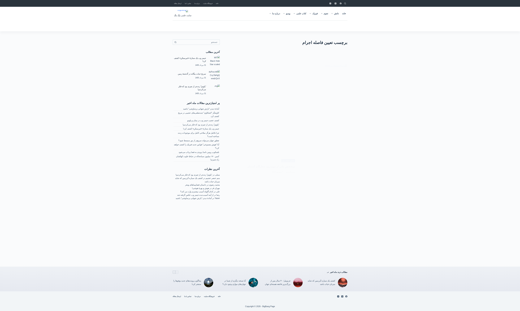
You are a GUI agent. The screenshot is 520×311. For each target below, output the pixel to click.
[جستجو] (345, 3)
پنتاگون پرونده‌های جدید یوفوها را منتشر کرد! (187, 282)
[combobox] (199, 42)
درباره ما (197, 3)
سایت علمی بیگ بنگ (182, 15)
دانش (336, 13)
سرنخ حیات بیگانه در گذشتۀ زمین (192, 74)
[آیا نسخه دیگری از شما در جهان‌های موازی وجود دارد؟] (253, 282)
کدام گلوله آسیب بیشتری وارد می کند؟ (196, 191)
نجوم (326, 13)
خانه (217, 3)
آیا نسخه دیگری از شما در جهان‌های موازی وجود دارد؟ (234, 282)
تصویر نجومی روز (288, 161)
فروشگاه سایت (207, 3)
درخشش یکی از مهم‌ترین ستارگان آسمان (271, 166)
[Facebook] (341, 3)
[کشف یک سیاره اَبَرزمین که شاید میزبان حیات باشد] (342, 282)
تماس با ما (188, 3)
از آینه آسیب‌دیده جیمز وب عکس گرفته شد (195, 195)
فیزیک (315, 13)
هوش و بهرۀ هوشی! (200, 188)
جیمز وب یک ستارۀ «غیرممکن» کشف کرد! (201, 129)
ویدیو (288, 13)
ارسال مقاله (177, 3)
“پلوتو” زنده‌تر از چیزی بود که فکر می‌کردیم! (201, 124)
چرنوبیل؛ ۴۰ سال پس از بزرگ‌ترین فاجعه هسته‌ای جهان (277, 282)
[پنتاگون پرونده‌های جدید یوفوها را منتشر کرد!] (208, 282)
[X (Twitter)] (335, 3)
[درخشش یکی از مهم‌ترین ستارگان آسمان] (323, 166)
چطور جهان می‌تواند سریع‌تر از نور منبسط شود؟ (198, 140)
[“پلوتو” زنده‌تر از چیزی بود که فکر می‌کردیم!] (214, 90)
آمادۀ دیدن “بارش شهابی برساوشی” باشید (201, 109)
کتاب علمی (301, 13)
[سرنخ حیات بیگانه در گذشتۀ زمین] (214, 75)
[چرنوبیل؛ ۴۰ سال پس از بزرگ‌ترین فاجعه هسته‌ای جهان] (298, 282)
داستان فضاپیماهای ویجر (195, 185)
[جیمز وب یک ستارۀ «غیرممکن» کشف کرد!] (214, 61)
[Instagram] (330, 3)
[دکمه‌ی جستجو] (175, 42)
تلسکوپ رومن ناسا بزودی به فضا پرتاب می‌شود (199, 152)
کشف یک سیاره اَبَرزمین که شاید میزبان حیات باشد (321, 282)
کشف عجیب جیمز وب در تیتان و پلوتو (203, 120)
